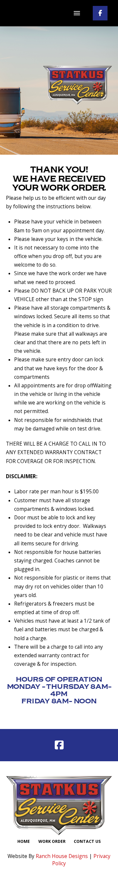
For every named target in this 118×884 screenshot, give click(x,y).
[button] (76, 13)
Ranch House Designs (62, 856)
